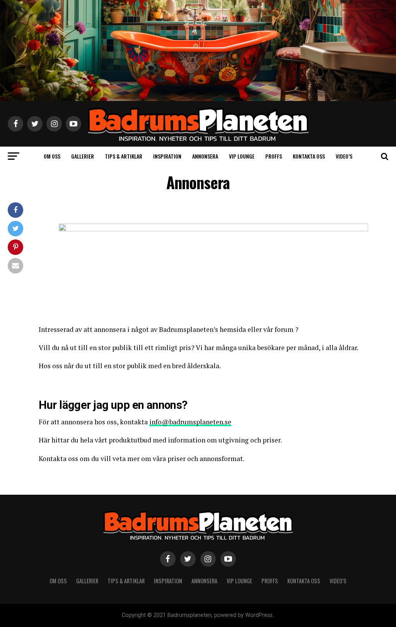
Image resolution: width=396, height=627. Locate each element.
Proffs (273, 156)
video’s (344, 156)
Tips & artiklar (123, 156)
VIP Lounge (241, 156)
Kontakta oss (309, 156)
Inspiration (167, 156)
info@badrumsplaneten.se (190, 421)
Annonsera (205, 156)
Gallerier (82, 156)
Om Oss (52, 156)
